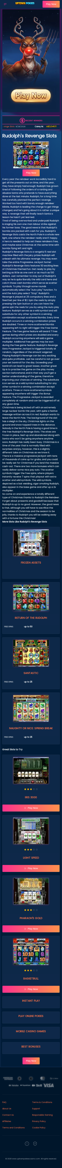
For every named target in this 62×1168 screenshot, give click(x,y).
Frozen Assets (31, 562)
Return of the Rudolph (31, 618)
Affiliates (6, 1121)
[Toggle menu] (5, 4)
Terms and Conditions (13, 1127)
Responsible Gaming (42, 1115)
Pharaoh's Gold (31, 918)
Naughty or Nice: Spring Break (31, 728)
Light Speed (31, 857)
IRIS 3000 (31, 797)
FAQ (4, 1102)
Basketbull (31, 978)
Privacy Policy (39, 1121)
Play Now (51, 4)
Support (36, 1108)
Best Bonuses (31, 1046)
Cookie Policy (38, 1127)
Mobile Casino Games (31, 1031)
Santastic (31, 673)
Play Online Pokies (30, 1016)
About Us (6, 1108)
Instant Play (31, 1001)
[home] (25, 6)
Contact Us (8, 1115)
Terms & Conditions (42, 1102)
